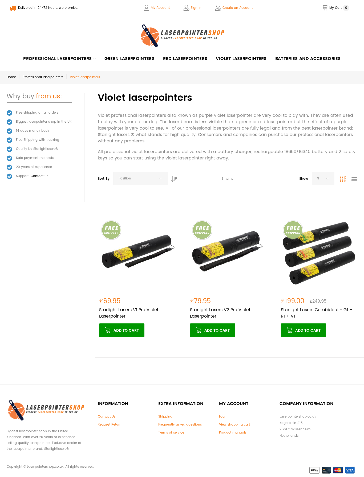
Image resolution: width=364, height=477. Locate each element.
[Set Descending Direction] (173, 177)
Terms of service (171, 432)
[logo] (182, 36)
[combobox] (140, 178)
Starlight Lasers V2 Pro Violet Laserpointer (220, 313)
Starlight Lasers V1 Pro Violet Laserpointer (129, 313)
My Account (160, 7)
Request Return (110, 424)
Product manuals (232, 432)
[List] (354, 180)
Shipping (165, 416)
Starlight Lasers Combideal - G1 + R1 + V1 (317, 313)
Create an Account (238, 7)
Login (223, 416)
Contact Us (106, 416)
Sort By (104, 178)
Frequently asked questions (180, 424)
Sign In (196, 7)
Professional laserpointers (43, 77)
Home (11, 77)
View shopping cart (234, 424)
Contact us (39, 176)
